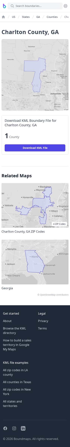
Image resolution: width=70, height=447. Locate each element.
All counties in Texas (17, 382)
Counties (52, 17)
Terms (42, 328)
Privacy (43, 321)
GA (38, 17)
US (13, 17)
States (26, 17)
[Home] (3, 17)
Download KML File (35, 148)
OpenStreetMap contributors (54, 294)
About (7, 321)
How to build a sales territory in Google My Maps (17, 344)
